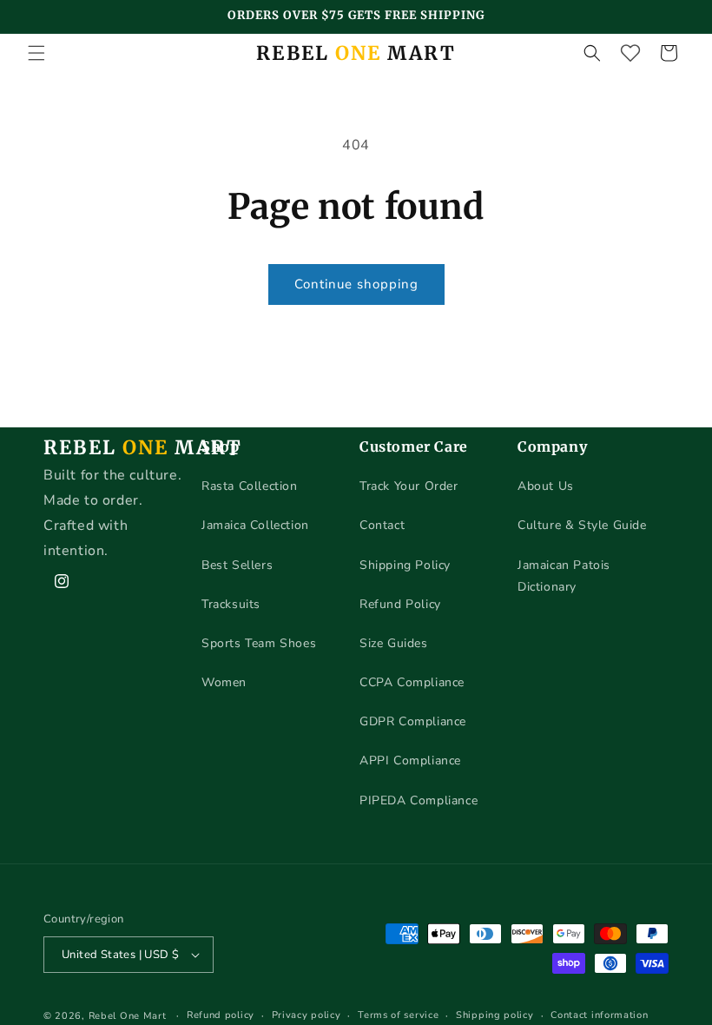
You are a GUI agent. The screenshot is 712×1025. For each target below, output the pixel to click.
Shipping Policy (405, 565)
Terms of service (398, 1015)
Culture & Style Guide (582, 525)
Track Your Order (408, 486)
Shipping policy (495, 1015)
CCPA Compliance (412, 682)
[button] (36, 53)
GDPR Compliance (412, 721)
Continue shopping (356, 284)
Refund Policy (400, 604)
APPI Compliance (410, 760)
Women (224, 682)
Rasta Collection (249, 486)
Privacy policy (306, 1015)
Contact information (599, 1015)
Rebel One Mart (128, 1015)
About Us (546, 486)
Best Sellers (237, 565)
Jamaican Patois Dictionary (564, 576)
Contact (382, 525)
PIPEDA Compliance (418, 800)
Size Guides (393, 643)
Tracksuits (230, 604)
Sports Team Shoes (258, 643)
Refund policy (220, 1015)
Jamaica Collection (255, 525)
